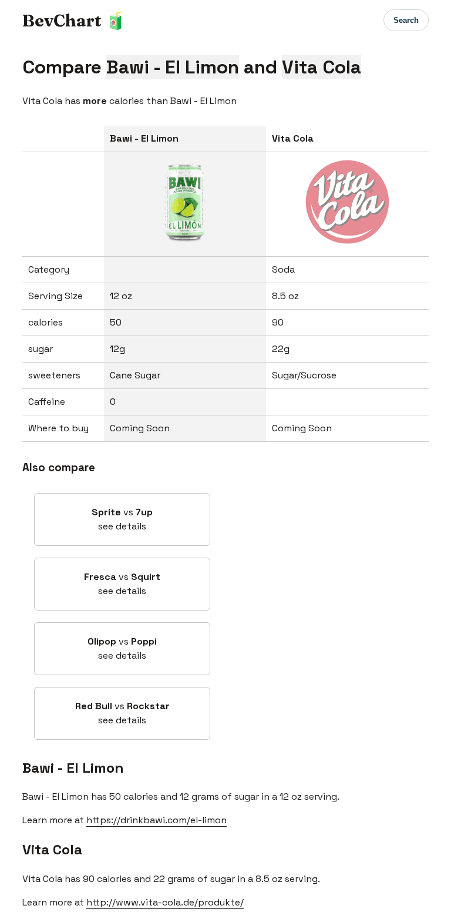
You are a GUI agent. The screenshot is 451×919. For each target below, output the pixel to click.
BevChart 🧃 (74, 20)
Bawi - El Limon (73, 768)
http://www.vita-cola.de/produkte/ (165, 902)
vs (122, 519)
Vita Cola (52, 849)
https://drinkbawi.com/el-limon (156, 820)
